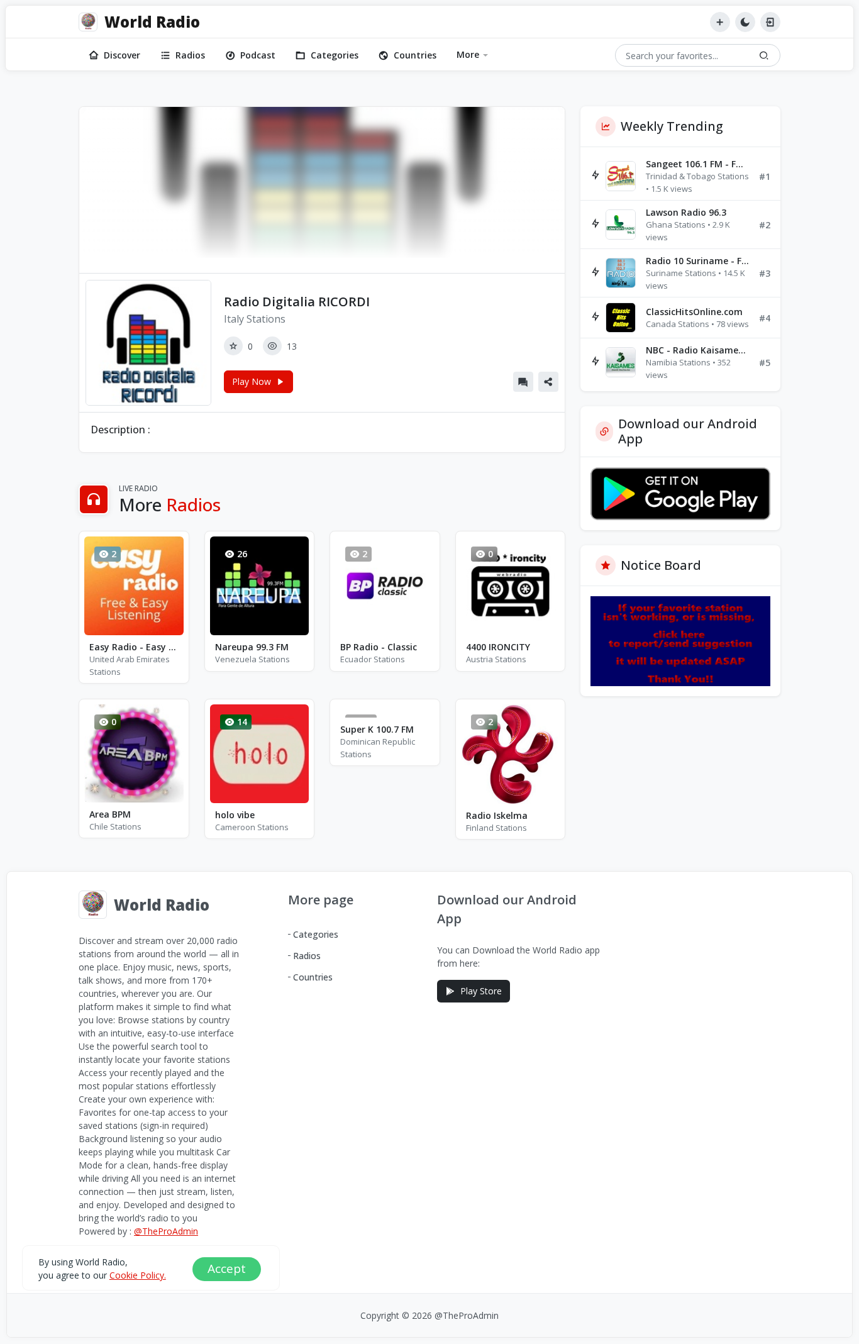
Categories (334, 55)
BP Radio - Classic (378, 647)
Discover (122, 55)
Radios (190, 55)
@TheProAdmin (166, 1231)
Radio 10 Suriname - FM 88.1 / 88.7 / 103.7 (697, 261)
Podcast (257, 55)
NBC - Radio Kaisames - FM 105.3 (697, 350)
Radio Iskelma (497, 815)
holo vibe (235, 815)
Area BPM (110, 814)
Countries (415, 55)
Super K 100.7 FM (377, 729)
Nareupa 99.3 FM (252, 647)
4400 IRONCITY (498, 647)
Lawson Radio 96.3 (686, 212)
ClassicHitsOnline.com (694, 312)
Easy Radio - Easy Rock (134, 647)
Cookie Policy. (137, 1274)
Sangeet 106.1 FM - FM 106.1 (697, 164)
